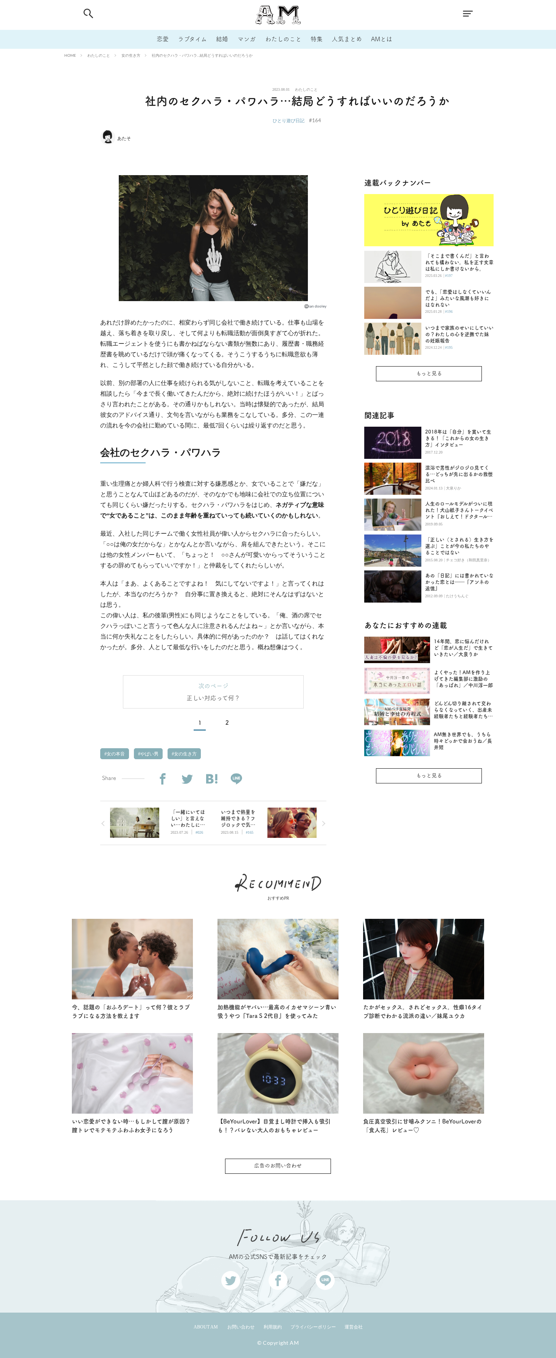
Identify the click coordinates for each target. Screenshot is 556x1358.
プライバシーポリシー (313, 1327)
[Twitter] (187, 779)
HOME (70, 55)
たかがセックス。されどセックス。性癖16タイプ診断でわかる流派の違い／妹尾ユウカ (423, 1011)
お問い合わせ (241, 1327)
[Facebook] (162, 779)
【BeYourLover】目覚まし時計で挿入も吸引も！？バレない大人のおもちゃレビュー (274, 1126)
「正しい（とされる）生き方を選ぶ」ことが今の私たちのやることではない (459, 546)
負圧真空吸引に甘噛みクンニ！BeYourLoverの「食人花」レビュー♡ (422, 1126)
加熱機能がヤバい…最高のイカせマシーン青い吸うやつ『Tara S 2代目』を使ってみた (276, 1011)
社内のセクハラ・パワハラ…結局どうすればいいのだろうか (202, 55)
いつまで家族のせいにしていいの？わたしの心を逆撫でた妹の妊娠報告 (459, 334)
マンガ (247, 39)
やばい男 (148, 754)
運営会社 (354, 1327)
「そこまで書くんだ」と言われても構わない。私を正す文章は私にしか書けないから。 (459, 262)
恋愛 (163, 39)
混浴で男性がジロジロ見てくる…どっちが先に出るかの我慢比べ (459, 474)
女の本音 (115, 754)
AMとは (381, 39)
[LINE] (236, 779)
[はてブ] (211, 779)
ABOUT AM (206, 1327)
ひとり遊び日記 (288, 120)
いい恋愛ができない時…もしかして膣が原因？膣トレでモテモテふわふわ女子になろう (131, 1126)
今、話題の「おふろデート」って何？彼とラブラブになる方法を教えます (131, 1011)
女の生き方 (130, 55)
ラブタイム (192, 39)
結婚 (222, 39)
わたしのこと (283, 39)
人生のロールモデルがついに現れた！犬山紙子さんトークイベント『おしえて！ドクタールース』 (459, 510)
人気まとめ (347, 39)
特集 (317, 39)
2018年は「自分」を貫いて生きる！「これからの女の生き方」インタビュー (458, 438)
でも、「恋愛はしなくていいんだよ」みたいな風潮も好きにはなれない (458, 298)
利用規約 (273, 1327)
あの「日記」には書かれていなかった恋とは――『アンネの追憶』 (459, 582)
